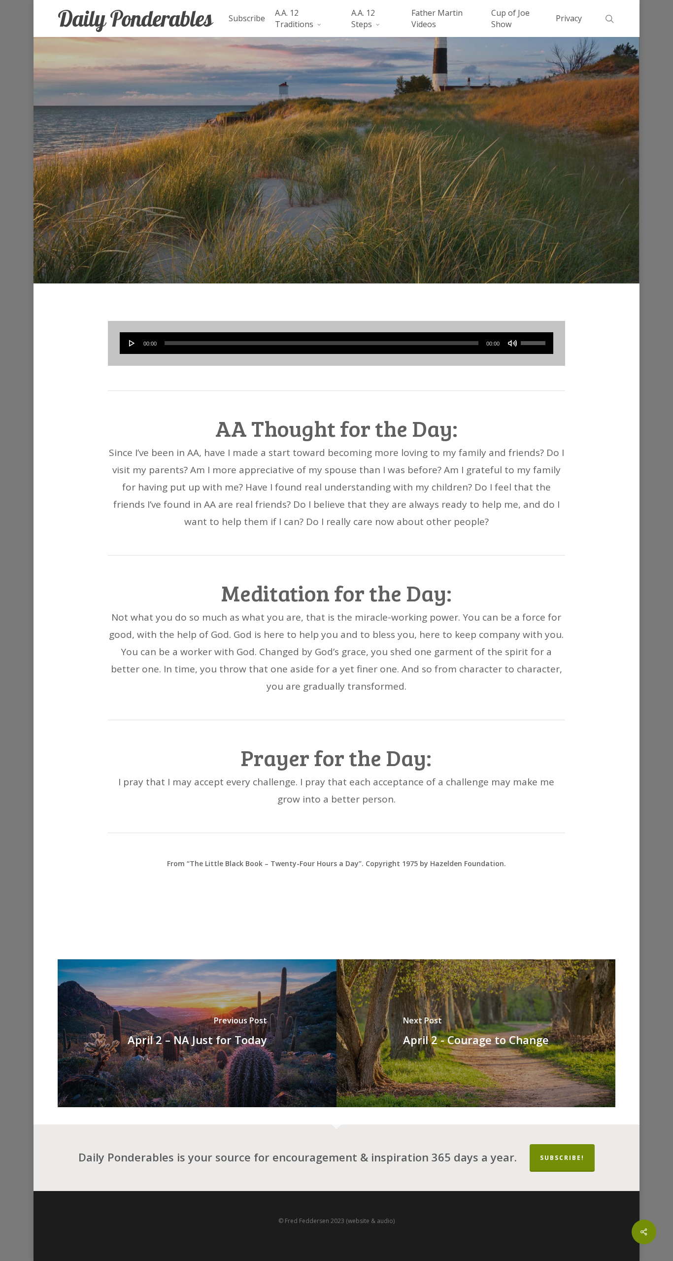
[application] (337, 343)
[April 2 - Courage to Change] (475, 1033)
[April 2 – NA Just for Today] (197, 1033)
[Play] (132, 343)
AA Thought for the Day (336, 195)
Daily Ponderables (135, 18)
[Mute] (512, 343)
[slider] (534, 339)
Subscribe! (562, 1158)
